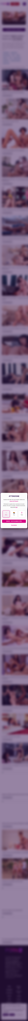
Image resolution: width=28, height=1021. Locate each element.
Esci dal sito (14, 525)
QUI (16, 507)
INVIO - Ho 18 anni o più (14, 521)
